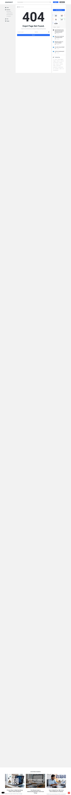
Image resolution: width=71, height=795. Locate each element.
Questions (8, 9)
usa (63, 68)
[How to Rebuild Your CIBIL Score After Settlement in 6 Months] (56, 780)
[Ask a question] (69, 793)
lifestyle (54, 65)
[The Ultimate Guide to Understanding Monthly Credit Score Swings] (35, 780)
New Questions (9, 11)
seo (53, 68)
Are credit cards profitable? (59, 47)
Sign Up (62, 2)
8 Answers (57, 33)
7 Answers (57, 44)
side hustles (56, 68)
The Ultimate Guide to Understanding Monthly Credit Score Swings (35, 792)
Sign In (55, 2)
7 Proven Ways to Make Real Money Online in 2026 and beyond (15, 791)
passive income (58, 65)
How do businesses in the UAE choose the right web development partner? (59, 31)
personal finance (60, 67)
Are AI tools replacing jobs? (59, 51)
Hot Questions (9, 16)
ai (53, 59)
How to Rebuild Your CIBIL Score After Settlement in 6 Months (56, 791)
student (60, 68)
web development (55, 70)
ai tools (56, 59)
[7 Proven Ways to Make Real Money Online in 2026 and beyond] (14, 780)
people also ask (55, 67)
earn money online (55, 62)
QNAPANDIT (9, 2)
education (60, 62)
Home (8, 7)
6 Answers (57, 52)
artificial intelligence (60, 59)
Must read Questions (10, 14)
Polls (7, 18)
